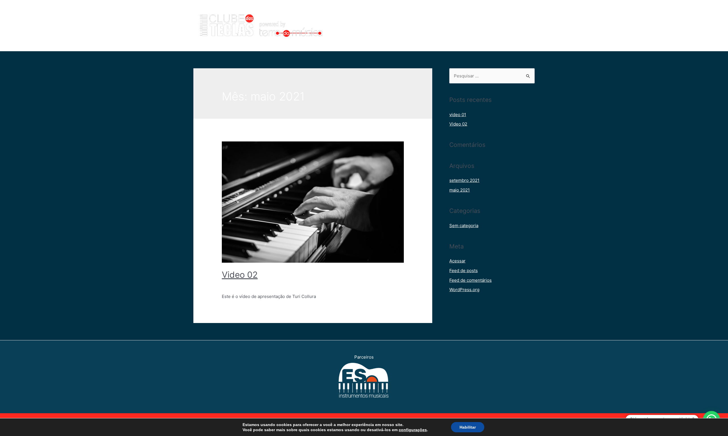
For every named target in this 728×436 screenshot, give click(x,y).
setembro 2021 (464, 180)
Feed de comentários (470, 280)
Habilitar (468, 427)
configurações (413, 429)
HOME (377, 25)
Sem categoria (236, 285)
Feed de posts (463, 270)
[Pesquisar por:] (492, 76)
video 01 (457, 114)
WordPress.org (464, 289)
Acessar (457, 261)
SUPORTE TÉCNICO (510, 25)
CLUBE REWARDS (463, 25)
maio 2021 (459, 190)
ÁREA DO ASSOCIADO (414, 25)
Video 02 (240, 275)
